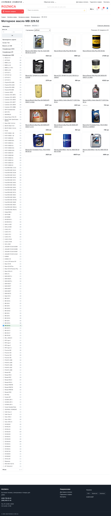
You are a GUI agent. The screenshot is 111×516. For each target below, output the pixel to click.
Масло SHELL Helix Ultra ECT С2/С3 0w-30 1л (96, 101)
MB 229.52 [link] (35, 25)
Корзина (89, 490)
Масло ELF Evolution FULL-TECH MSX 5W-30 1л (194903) (95, 126)
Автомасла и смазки (24, 17)
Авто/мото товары (12, 17)
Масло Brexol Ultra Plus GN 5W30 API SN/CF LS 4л (37, 126)
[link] (12, 58)
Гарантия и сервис (96, 2)
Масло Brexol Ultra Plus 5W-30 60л (94, 51)
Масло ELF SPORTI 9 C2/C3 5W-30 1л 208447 (66, 76)
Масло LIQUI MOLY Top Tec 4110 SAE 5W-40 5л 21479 (37, 51)
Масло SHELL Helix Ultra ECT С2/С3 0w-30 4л (67, 101)
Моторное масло (35, 17)
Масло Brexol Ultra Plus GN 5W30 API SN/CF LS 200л (95, 76)
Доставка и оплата (82, 2)
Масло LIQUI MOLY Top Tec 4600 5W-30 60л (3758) (66, 150)
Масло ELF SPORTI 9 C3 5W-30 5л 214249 (36, 76)
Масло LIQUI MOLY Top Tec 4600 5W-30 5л (95, 150)
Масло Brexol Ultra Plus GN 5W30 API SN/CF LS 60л (37, 101)
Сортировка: (30, 30)
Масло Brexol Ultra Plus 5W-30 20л (65, 51)
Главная (3, 17)
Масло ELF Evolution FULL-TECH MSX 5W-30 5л (37, 150)
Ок (12, 35)
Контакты (107, 2)
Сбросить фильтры (103, 25)
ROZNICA (8, 6)
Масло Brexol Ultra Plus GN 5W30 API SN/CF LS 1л (66, 126)
